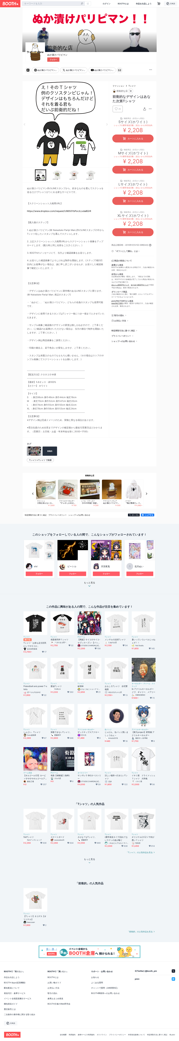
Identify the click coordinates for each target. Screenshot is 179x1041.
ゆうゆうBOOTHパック (140, 285)
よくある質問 (97, 982)
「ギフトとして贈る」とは (126, 251)
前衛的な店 (89, 475)
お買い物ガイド (54, 982)
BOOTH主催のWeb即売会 (59, 1004)
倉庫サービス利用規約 (86, 1035)
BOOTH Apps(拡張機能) (14, 982)
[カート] (130, 91)
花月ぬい (139, 566)
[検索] (82, 4)
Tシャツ (132, 86)
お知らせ (95, 977)
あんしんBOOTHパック (120, 285)
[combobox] (53, 3)
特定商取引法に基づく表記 (123, 330)
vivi (35, 566)
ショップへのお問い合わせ (123, 341)
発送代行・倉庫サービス (14, 993)
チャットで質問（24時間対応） (105, 988)
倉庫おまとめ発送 (55, 998)
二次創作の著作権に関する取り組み (19, 1014)
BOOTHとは (123, 4)
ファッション (118, 86)
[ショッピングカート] (158, 3)
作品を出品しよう (144, 4)
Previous (24, 124)
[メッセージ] (119, 70)
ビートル (71, 566)
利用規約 (72, 1035)
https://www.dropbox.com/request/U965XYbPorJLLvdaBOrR (59, 211)
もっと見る (89, 582)
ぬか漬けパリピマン (57, 54)
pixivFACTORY (117, 303)
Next (107, 124)
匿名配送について (12, 988)
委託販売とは (10, 1009)
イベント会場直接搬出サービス (17, 998)
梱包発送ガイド (11, 1004)
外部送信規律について (136, 1035)
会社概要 (63, 1035)
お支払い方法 (120, 320)
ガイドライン (102, 1035)
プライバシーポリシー (121, 336)
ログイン (106, 4)
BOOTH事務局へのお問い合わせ (105, 993)
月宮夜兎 (105, 566)
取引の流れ (119, 315)
